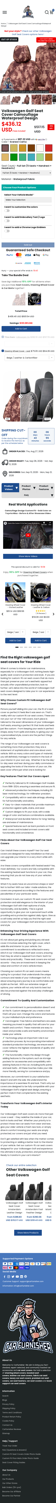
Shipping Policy (8, 1408)
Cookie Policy (8, 1421)
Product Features (44, 488)
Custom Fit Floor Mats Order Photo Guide (20, 1458)
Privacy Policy (8, 1404)
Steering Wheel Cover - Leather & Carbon (24, 351)
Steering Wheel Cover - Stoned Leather (15, 606)
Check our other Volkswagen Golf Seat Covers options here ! (28, 33)
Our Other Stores (9, 1483)
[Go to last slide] (2, 614)
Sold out (28, 244)
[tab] (16, 647)
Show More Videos (28, 556)
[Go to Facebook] (4, 1277)
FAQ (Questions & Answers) (14, 1450)
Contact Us (7, 1425)
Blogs (4, 1400)
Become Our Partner (11, 1496)
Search (5, 1396)
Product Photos (26, 488)
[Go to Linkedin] (21, 1277)
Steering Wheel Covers (35, 572)
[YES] (28, 210)
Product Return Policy (11, 1417)
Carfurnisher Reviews (11, 1429)
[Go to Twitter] (13, 1277)
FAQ (26, 495)
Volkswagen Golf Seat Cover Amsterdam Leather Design (14, 1207)
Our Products (8, 1479)
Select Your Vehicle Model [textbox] (19, 194)
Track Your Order (9, 1446)
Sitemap (6, 1433)
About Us (6, 1475)
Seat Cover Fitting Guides (13, 1462)
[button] (28, 139)
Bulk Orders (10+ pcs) (11, 1487)
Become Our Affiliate (11, 1491)
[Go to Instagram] (8, 1277)
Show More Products (28, 1232)
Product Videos (8, 488)
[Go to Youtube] (17, 1277)
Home (3, 23)
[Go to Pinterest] (25, 1277)
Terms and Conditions (12, 1412)
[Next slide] (53, 614)
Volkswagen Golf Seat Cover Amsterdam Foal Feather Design (34, 1207)
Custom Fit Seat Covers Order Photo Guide (21, 1454)
